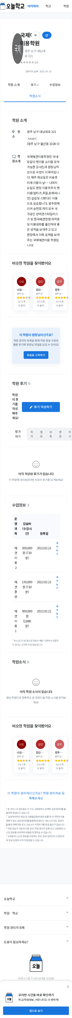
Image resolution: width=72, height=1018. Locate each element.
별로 (41, 434)
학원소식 (35, 96)
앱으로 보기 (36, 1011)
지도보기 (32, 138)
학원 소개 (14, 84)
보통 (51, 434)
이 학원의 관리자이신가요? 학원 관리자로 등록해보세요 (36, 795)
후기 (34, 84)
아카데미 (33, 6)
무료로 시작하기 (36, 355)
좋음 (60, 434)
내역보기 (57, 548)
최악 (32, 434)
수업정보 (54, 84)
